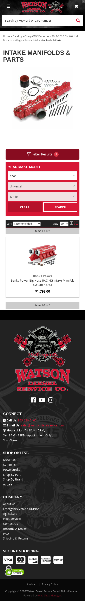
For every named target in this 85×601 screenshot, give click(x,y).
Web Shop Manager (49, 595)
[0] (76, 6)
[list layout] (76, 224)
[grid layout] (71, 224)
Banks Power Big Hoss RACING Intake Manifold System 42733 (42, 282)
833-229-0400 (27, 420)
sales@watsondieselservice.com (42, 425)
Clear (24, 207)
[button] (42, 20)
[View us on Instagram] (50, 401)
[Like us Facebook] (33, 401)
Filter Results (44, 154)
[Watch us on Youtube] (42, 401)
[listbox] (42, 175)
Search (60, 207)
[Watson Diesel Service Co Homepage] (42, 6)
